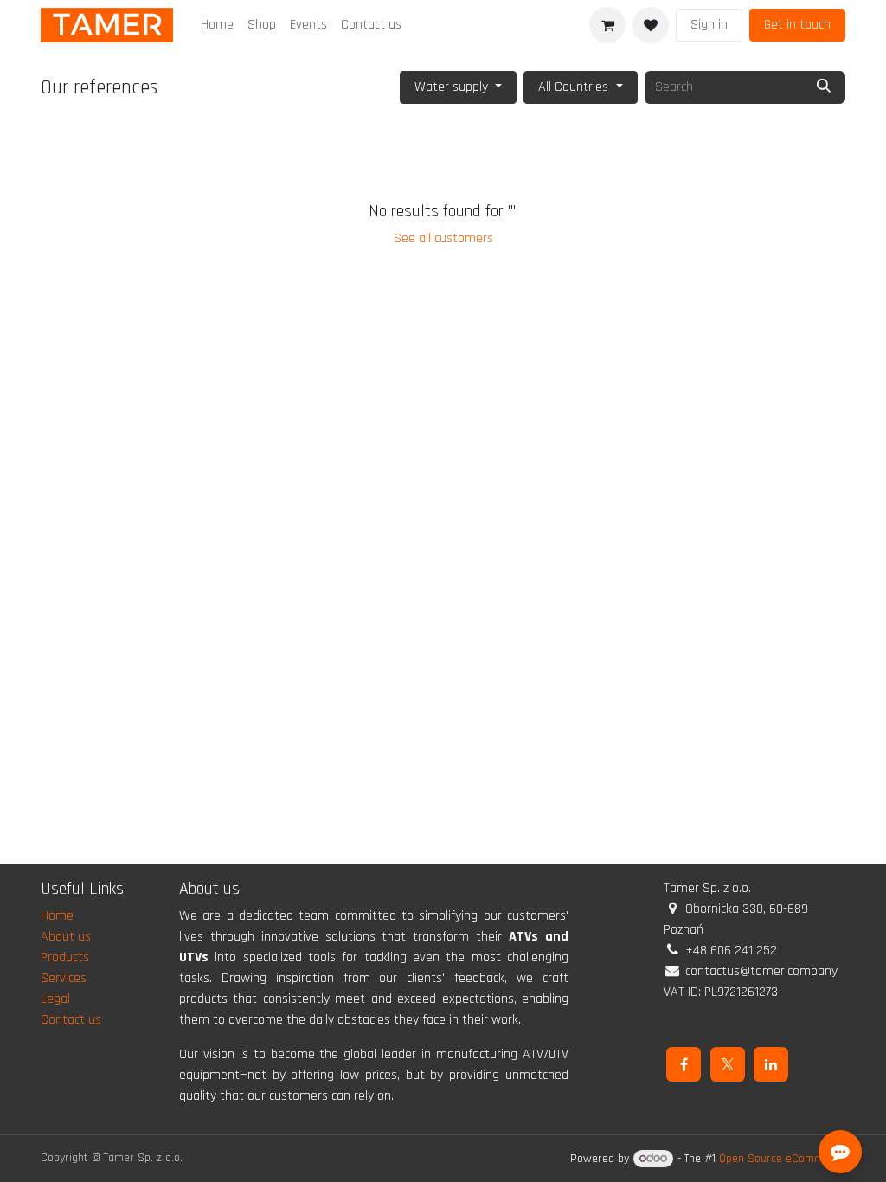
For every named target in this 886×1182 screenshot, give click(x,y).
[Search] (823, 87)
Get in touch (797, 25)
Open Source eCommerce (782, 1158)
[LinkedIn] (771, 1064)
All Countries (573, 87)
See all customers (443, 238)
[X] (727, 1064)
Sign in (709, 25)
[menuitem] (217, 25)
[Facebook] (683, 1064)
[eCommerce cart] (607, 25)
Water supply (451, 87)
